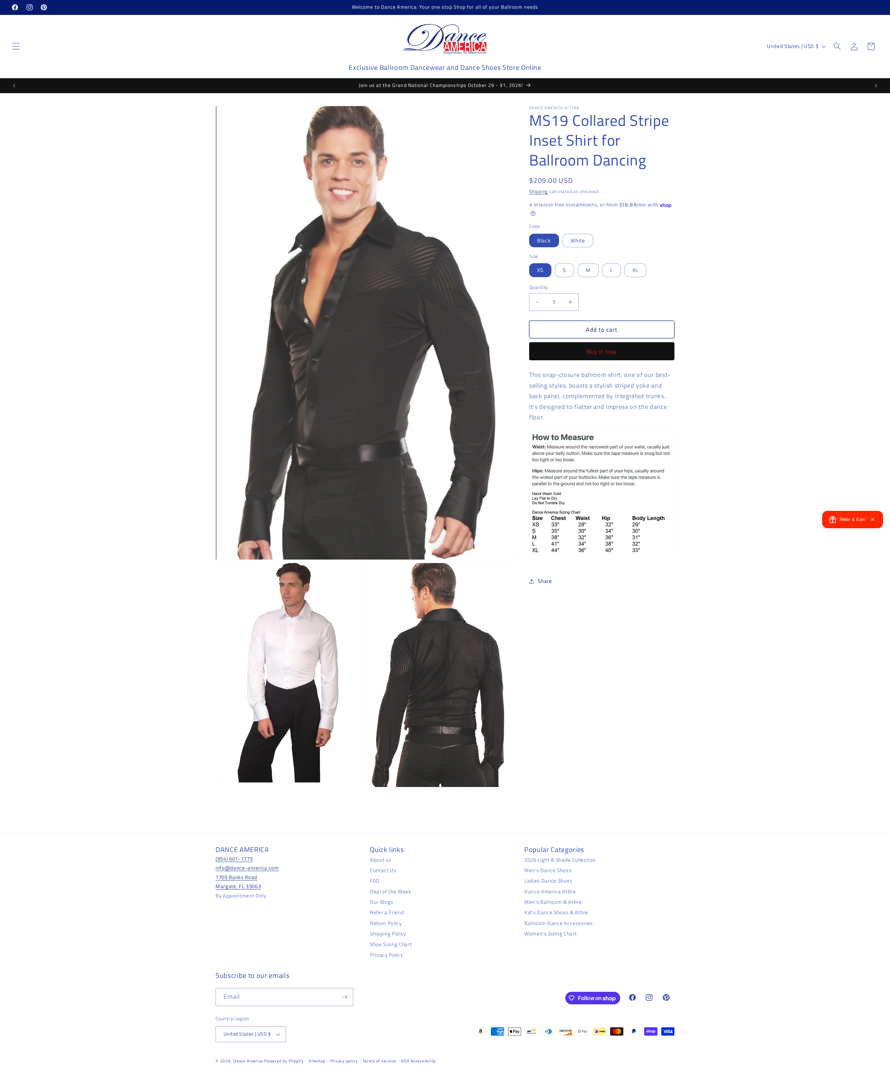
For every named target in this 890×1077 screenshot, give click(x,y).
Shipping (538, 191)
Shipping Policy (388, 934)
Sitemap (317, 1061)
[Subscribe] (344, 997)
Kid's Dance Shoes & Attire (556, 912)
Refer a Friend (387, 912)
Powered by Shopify (284, 1061)
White (578, 240)
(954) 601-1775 (234, 859)
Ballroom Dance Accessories (558, 923)
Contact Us (383, 870)
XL (635, 270)
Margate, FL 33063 (238, 886)
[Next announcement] (875, 85)
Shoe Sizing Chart (391, 944)
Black (544, 240)
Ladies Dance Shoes (548, 881)
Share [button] (545, 581)
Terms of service (379, 1061)
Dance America (248, 1061)
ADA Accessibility (418, 1061)
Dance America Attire (550, 891)
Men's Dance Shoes (548, 870)
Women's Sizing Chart (550, 934)
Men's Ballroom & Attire (553, 902)
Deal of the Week (390, 891)
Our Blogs (381, 902)
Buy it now (602, 351)
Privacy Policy (386, 955)
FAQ (375, 881)
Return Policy (386, 923)
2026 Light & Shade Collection (560, 860)
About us (380, 860)
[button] (16, 46)
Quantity (538, 287)
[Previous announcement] (14, 85)
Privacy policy (344, 1061)
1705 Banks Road (236, 877)
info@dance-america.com (247, 868)
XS (540, 270)
